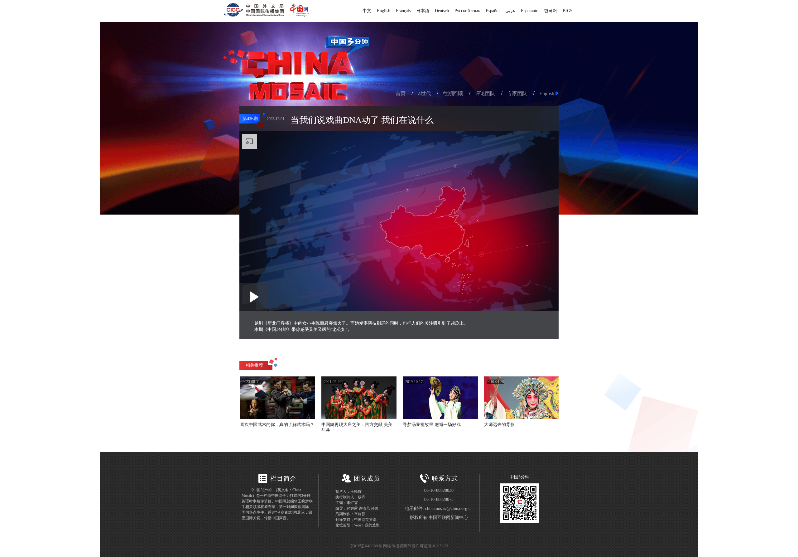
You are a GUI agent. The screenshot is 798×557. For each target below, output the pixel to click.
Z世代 (424, 93)
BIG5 (567, 10)
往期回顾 (453, 93)
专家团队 (517, 93)
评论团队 (485, 93)
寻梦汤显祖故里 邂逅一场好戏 (432, 424)
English (383, 10)
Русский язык (467, 10)
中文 (367, 10)
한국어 (550, 10)
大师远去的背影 (499, 424)
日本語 (422, 10)
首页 (401, 93)
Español (493, 10)
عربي (510, 10)
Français (403, 10)
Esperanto (529, 10)
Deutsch (442, 10)
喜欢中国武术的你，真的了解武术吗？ (277, 424)
